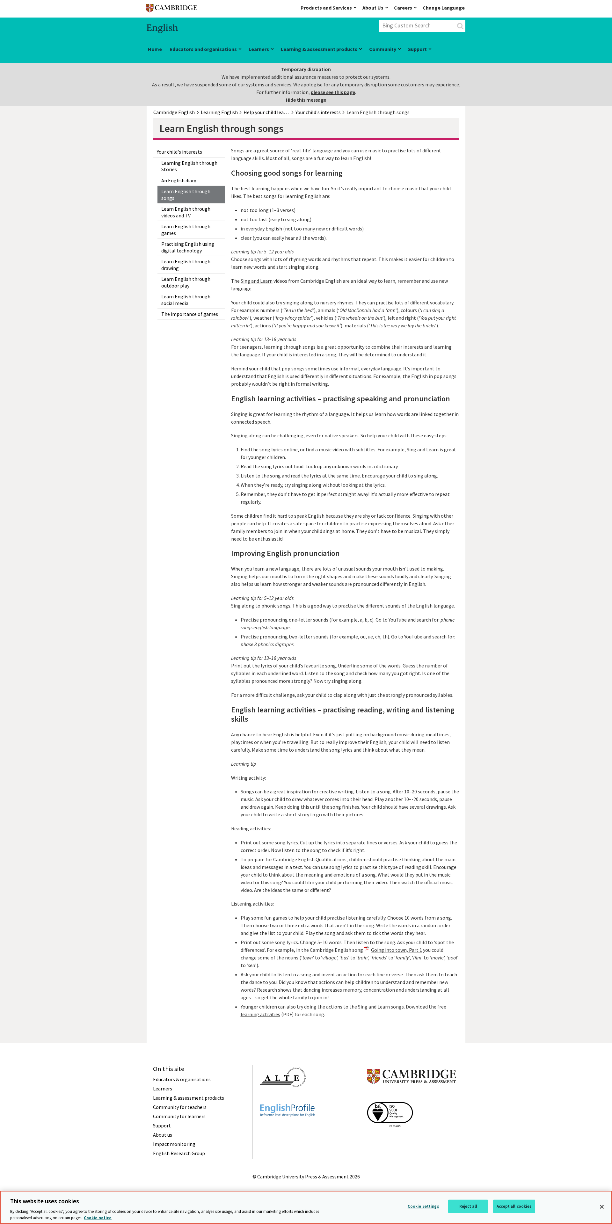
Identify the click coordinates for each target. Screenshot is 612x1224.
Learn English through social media (185, 299)
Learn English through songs (185, 194)
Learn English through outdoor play (185, 282)
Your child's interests (179, 152)
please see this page (333, 92)
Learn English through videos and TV (185, 212)
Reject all (468, 1206)
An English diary (178, 180)
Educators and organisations (203, 49)
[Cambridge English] (171, 9)
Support (417, 49)
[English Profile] (287, 1128)
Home (155, 49)
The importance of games (189, 314)
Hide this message (306, 100)
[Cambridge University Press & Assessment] (411, 1096)
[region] (306, 1207)
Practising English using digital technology (187, 247)
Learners (259, 49)
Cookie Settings (423, 1206)
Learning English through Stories (189, 166)
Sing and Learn (257, 281)
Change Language (444, 7)
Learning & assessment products (319, 49)
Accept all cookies (514, 1206)
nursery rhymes (336, 302)
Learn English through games (185, 229)
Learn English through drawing (185, 264)
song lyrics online (278, 449)
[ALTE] (283, 1098)
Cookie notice (98, 1217)
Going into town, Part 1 (396, 950)
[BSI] (390, 1138)
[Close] (602, 1207)
